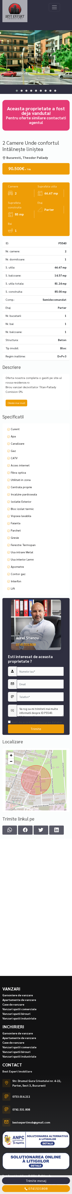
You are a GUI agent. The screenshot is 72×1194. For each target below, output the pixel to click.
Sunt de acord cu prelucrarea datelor (36, 722)
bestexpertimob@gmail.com (31, 1122)
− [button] (11, 761)
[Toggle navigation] (54, 7)
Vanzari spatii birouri (16, 1013)
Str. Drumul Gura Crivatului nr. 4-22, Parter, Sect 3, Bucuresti (36, 1083)
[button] (16, 91)
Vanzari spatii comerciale (19, 1009)
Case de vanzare (13, 1004)
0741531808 (26, 644)
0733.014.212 (21, 1096)
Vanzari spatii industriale (19, 1018)
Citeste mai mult (16, 403)
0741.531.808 (21, 1109)
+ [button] (11, 755)
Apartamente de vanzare (19, 1000)
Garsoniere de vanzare (17, 995)
